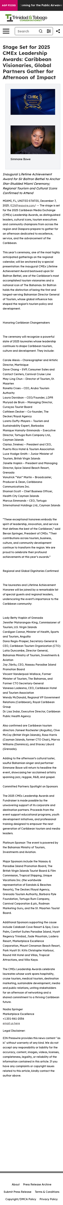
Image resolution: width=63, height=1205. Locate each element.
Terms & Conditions (47, 1191)
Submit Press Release (17, 1191)
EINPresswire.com (22, 205)
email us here (11, 1023)
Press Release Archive (37, 1184)
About (16, 1184)
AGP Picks (9, 5)
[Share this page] (58, 31)
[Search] (41, 31)
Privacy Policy (48, 1199)
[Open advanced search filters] (49, 31)
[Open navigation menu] (6, 31)
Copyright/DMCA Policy (20, 1199)
